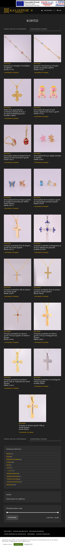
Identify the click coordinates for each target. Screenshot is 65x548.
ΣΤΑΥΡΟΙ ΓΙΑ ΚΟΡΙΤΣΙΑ (13, 482)
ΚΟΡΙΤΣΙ (10, 470)
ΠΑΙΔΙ (8, 465)
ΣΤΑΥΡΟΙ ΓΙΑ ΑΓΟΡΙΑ (13, 479)
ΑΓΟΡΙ (8, 468)
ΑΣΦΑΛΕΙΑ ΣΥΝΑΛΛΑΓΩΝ (43, 534)
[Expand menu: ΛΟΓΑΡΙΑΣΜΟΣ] (54, 10)
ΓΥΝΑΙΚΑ (8, 462)
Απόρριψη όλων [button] (28, 544)
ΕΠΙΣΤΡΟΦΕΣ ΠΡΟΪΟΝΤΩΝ (36, 531)
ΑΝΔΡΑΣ (8, 453)
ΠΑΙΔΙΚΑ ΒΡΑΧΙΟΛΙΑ (12, 473)
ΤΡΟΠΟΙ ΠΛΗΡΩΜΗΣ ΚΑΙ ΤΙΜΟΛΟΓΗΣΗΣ (15, 534)
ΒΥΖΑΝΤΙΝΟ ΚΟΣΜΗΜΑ (12, 459)
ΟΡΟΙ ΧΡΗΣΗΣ (8, 531)
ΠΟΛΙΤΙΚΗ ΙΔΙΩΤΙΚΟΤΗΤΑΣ (20, 531)
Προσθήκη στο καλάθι (11, 72)
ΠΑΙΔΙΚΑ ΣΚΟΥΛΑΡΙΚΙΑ (13, 476)
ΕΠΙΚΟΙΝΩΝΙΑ (31, 534)
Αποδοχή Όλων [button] (18, 544)
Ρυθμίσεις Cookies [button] (7, 544)
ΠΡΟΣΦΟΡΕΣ (10, 484)
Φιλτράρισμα (12, 517)
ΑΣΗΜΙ (8, 456)
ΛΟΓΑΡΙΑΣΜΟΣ (48, 10)
